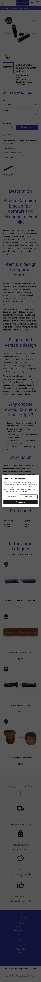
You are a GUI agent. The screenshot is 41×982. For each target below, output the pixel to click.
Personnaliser (11, 496)
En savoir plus (22, 491)
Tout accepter (20, 502)
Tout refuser (28, 496)
